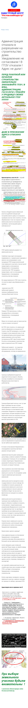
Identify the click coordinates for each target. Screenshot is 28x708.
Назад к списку (5, 29)
